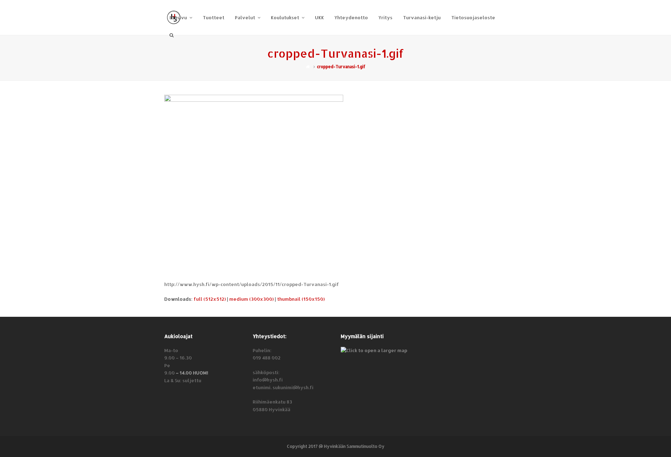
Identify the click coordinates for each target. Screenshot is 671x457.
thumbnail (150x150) (301, 299)
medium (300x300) (251, 299)
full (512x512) (210, 299)
